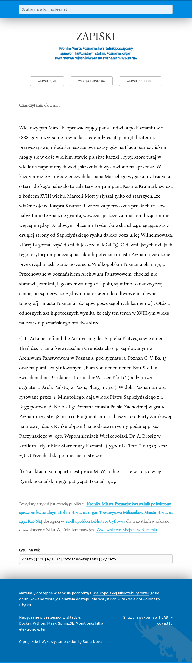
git (131, 617)
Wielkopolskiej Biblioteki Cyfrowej (121, 593)
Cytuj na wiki (29, 550)
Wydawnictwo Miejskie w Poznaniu (126, 529)
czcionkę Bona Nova (84, 641)
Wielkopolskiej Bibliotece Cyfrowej (95, 521)
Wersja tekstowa (91, 81)
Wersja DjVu (47, 81)
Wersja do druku (140, 81)
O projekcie (28, 641)
